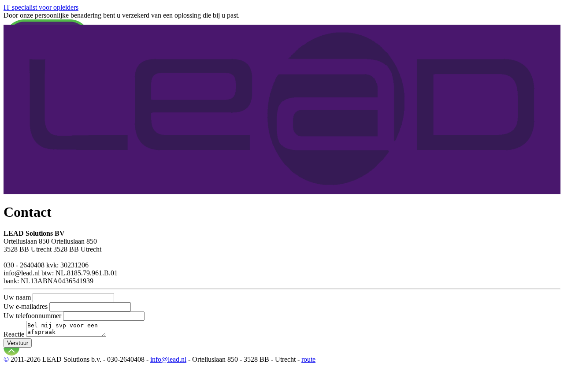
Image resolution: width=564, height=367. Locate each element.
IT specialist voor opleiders (41, 7)
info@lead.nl (168, 359)
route (308, 359)
